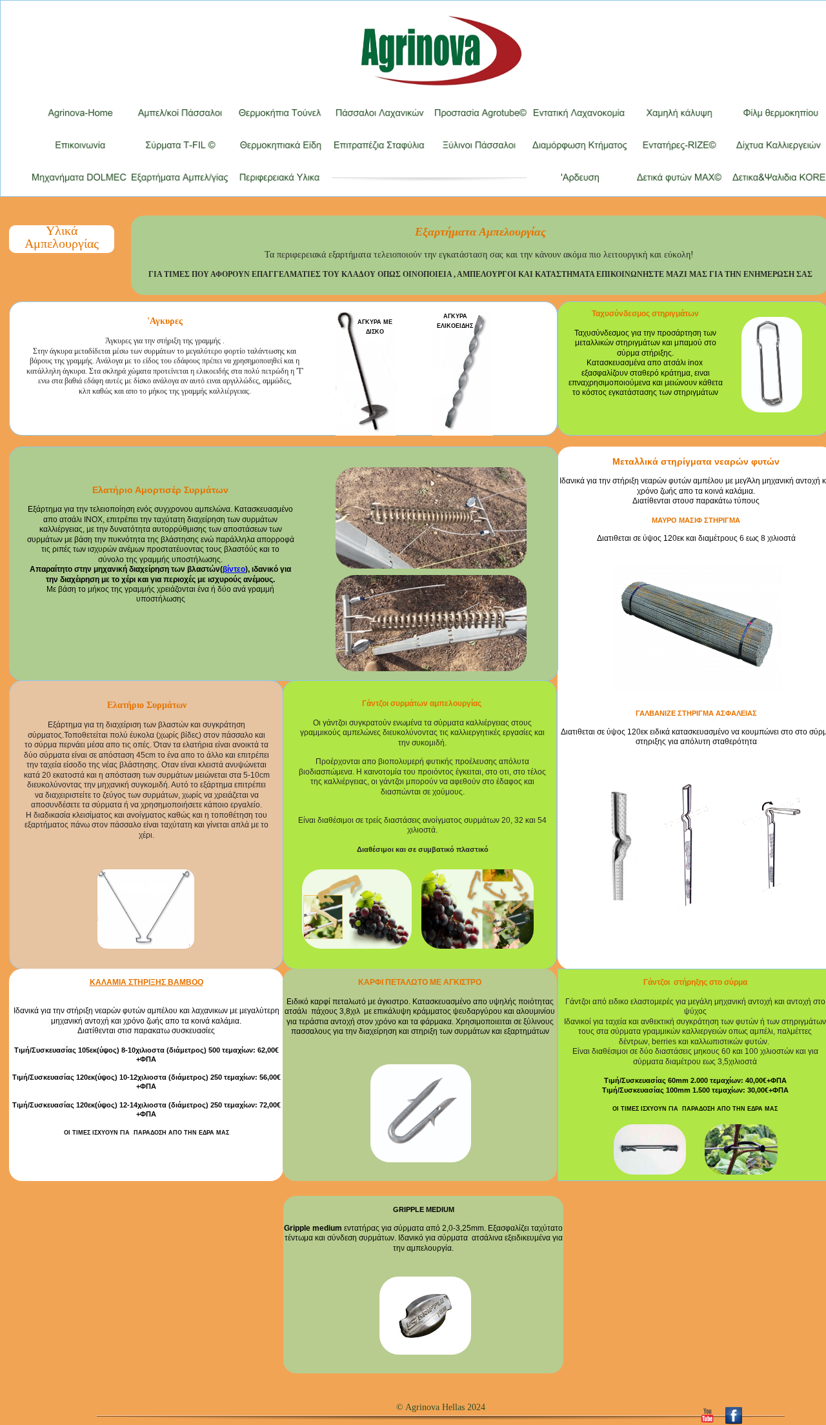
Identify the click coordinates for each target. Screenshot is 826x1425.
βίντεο (234, 569)
